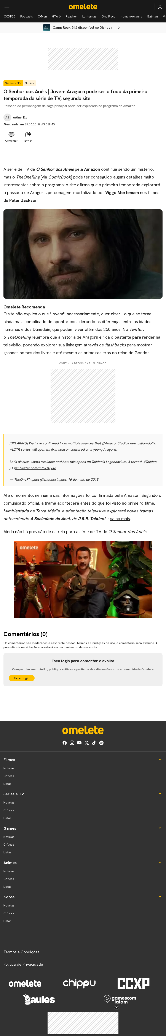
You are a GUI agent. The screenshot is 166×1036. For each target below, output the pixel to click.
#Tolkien (149, 462)
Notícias (8, 768)
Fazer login (21, 678)
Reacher (71, 16)
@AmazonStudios (115, 443)
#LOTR (15, 449)
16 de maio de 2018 (83, 479)
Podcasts (26, 16)
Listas (7, 784)
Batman (152, 16)
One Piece (108, 16)
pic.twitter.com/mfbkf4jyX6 (35, 468)
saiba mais (120, 518)
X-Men (42, 16)
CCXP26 (9, 16)
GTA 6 (56, 16)
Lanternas (89, 16)
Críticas (8, 776)
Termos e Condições (21, 951)
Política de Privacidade (23, 964)
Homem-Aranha (131, 16)
